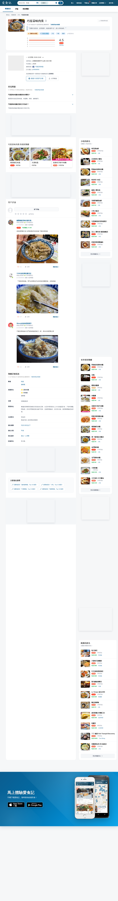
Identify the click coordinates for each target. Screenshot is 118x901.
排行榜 (111, 3)
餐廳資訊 (8, 8)
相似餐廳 (26, 9)
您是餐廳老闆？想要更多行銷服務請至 (40, 73)
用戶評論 (12, 202)
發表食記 (79, 3)
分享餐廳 (54, 78)
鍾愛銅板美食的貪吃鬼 (24, 220)
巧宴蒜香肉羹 (39, 66)
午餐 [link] (58, 33)
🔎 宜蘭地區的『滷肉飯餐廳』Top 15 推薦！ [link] (24, 484)
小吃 (18, 15)
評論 (16, 9)
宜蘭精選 (13, 15)
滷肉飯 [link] (23, 384)
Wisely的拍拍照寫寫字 (24, 323)
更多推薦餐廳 (94, 490)
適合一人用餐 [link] (25, 436)
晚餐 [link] (63, 33)
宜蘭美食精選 (33, 33)
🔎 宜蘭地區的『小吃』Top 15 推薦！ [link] (52, 484)
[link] (99, 153)
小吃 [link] (52, 33)
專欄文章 (94, 3)
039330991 (36, 69)
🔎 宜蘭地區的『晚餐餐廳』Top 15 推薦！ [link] (52, 489)
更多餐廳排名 (94, 254)
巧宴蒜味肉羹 (35, 21)
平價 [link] (22, 430)
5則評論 (61, 45)
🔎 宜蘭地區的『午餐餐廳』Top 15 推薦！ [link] (24, 489)
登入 (72, 3)
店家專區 (101, 3)
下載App (86, 3)
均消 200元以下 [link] (26, 425)
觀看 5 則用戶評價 (37, 78)
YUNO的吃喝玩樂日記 (24, 273)
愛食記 (8, 15)
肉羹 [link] (22, 381)
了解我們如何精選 (55, 24)
